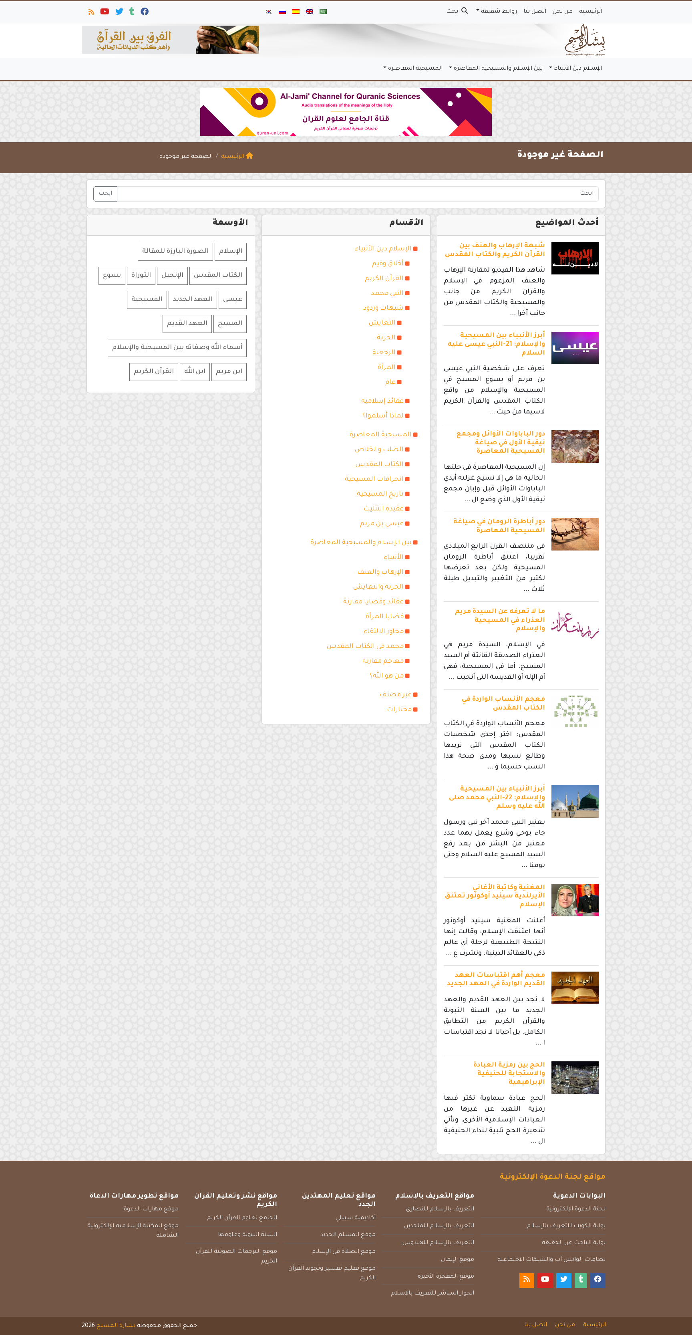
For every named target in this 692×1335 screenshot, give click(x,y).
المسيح (230, 323)
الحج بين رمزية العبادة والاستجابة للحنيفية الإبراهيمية (509, 1074)
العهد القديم (187, 323)
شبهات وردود (383, 308)
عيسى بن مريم (382, 524)
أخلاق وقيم (388, 264)
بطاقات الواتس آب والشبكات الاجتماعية (551, 1260)
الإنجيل (172, 275)
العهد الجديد (193, 299)
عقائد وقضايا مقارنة (373, 602)
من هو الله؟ (387, 676)
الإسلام (230, 251)
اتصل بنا (534, 12)
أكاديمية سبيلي (356, 1218)
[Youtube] (104, 13)
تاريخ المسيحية (380, 494)
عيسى (232, 299)
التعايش (382, 323)
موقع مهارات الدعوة (151, 1209)
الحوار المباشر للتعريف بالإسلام (432, 1294)
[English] (309, 12)
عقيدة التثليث (384, 509)
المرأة (387, 367)
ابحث (453, 12)
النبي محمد (387, 293)
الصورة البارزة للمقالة (175, 251)
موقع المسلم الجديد (348, 1235)
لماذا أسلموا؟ (383, 416)
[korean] (269, 12)
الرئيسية (590, 12)
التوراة (141, 275)
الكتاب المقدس (380, 464)
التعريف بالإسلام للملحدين (439, 1226)
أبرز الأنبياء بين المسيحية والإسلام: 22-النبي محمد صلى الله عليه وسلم (497, 798)
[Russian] (282, 12)
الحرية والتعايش (378, 587)
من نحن (563, 12)
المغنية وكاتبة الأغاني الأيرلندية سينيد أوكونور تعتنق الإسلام (495, 896)
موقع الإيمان (457, 1260)
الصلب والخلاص (379, 450)
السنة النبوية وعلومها (247, 1235)
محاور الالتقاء (384, 631)
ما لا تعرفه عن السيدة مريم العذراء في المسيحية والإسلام (500, 620)
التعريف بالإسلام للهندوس (438, 1243)
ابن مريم (229, 371)
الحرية (386, 338)
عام (390, 382)
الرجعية (384, 353)
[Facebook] (144, 13)
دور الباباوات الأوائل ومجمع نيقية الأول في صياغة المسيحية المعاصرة (501, 443)
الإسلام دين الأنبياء (578, 69)
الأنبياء (394, 557)
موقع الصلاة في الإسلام (344, 1252)
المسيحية (147, 299)
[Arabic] (323, 12)
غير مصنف (396, 695)
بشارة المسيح (116, 1326)
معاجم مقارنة (383, 661)
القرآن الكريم (384, 278)
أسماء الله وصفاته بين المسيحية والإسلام (177, 347)
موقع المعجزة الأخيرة (446, 1277)
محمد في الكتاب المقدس (365, 646)
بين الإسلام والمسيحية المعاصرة (498, 69)
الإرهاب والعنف (380, 572)
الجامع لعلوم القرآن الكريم (242, 1218)
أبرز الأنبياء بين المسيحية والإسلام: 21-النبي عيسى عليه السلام (496, 344)
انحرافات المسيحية (374, 479)
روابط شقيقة (499, 12)
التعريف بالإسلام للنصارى (440, 1209)
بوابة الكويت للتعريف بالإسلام (566, 1226)
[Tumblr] (131, 13)
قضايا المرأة (385, 617)
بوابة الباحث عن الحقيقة (574, 1243)
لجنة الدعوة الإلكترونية (576, 1209)
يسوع (112, 275)
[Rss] (90, 13)
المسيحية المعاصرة (415, 69)
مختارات (399, 710)
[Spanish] (296, 12)
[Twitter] (118, 13)
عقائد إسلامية (382, 401)
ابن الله (194, 371)
